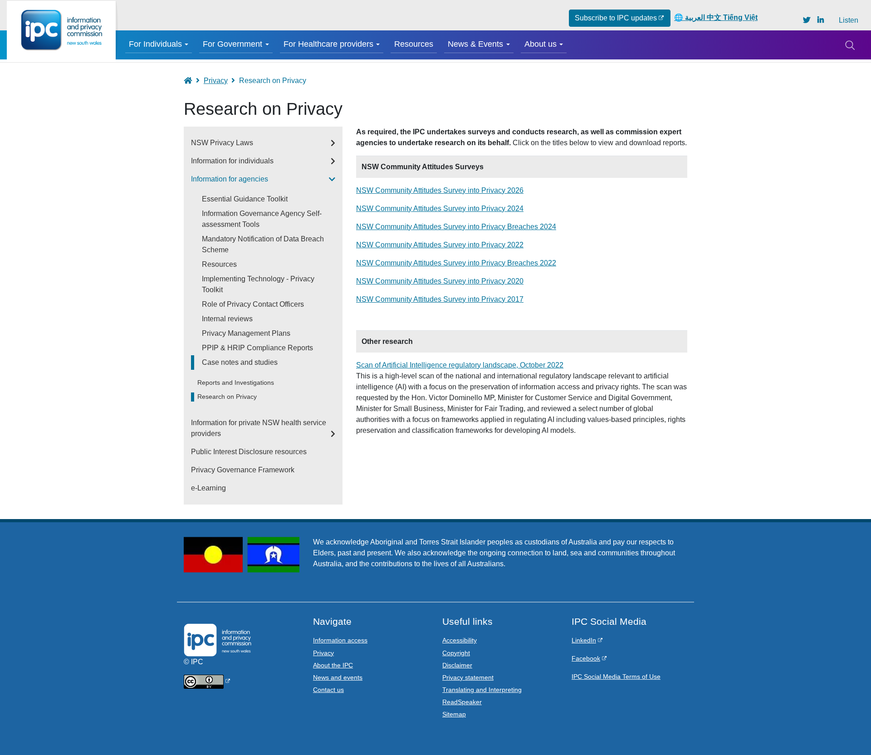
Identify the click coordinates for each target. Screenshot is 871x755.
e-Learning (208, 488)
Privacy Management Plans (246, 333)
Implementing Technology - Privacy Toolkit (258, 284)
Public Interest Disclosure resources (249, 452)
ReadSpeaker (462, 702)
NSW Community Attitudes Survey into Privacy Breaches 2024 (456, 226)
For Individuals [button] (155, 44)
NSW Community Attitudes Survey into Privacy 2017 (440, 299)
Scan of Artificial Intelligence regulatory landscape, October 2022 (459, 365)
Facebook (586, 658)
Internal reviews (227, 319)
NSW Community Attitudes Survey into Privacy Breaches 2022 (456, 263)
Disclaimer (457, 665)
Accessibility (459, 640)
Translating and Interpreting (482, 689)
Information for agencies (229, 179)
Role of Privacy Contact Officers (253, 304)
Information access (340, 640)
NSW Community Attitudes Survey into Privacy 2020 (440, 281)
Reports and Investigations (235, 382)
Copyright (456, 653)
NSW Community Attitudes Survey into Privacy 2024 (440, 208)
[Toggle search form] (849, 44)
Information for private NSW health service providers (258, 428)
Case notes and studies (240, 362)
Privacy (216, 80)
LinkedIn (584, 640)
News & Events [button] (475, 44)
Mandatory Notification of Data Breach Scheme (263, 244)
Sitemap (454, 714)
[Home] (61, 30)
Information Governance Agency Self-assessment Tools (262, 219)
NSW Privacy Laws (222, 143)
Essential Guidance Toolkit (245, 199)
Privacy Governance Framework (242, 470)
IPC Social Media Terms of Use (616, 676)
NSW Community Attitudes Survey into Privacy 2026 (440, 190)
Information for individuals (232, 161)
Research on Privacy (227, 396)
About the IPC (333, 665)
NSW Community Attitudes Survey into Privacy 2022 (440, 245)
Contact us (328, 689)
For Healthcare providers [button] (328, 44)
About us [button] (540, 44)
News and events (337, 677)
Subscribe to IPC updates (616, 18)
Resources (413, 44)
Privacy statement (468, 677)
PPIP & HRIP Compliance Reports (257, 348)
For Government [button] (232, 44)
